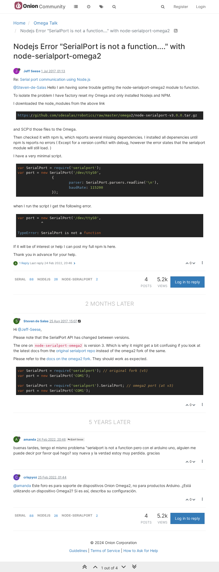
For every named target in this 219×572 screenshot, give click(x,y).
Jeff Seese (32, 71)
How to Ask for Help (140, 550)
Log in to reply (187, 282)
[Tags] (101, 6)
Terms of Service (105, 550)
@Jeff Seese (76, 439)
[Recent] (88, 6)
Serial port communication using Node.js (55, 79)
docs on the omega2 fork (68, 358)
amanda (30, 439)
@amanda (22, 485)
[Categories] (75, 6)
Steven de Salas (36, 321)
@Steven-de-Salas (29, 87)
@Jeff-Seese (29, 329)
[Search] (114, 6)
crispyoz (30, 477)
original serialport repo (75, 350)
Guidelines (78, 550)
